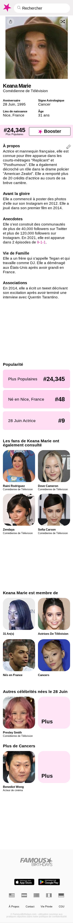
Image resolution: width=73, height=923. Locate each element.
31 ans (44, 115)
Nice (7, 115)
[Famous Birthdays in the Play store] (49, 882)
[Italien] (49, 895)
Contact (30, 906)
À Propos (14, 906)
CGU (61, 906)
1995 (21, 104)
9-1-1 (41, 242)
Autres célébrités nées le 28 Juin (35, 691)
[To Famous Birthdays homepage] (7, 7)
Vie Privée (46, 906)
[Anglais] (12, 895)
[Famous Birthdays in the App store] (24, 882)
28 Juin (9, 104)
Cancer (44, 104)
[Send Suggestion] (68, 147)
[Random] (62, 21)
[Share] (10, 21)
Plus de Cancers (19, 746)
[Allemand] (61, 895)
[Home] (36, 861)
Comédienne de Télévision (25, 91)
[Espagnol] (24, 895)
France (18, 115)
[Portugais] (36, 895)
